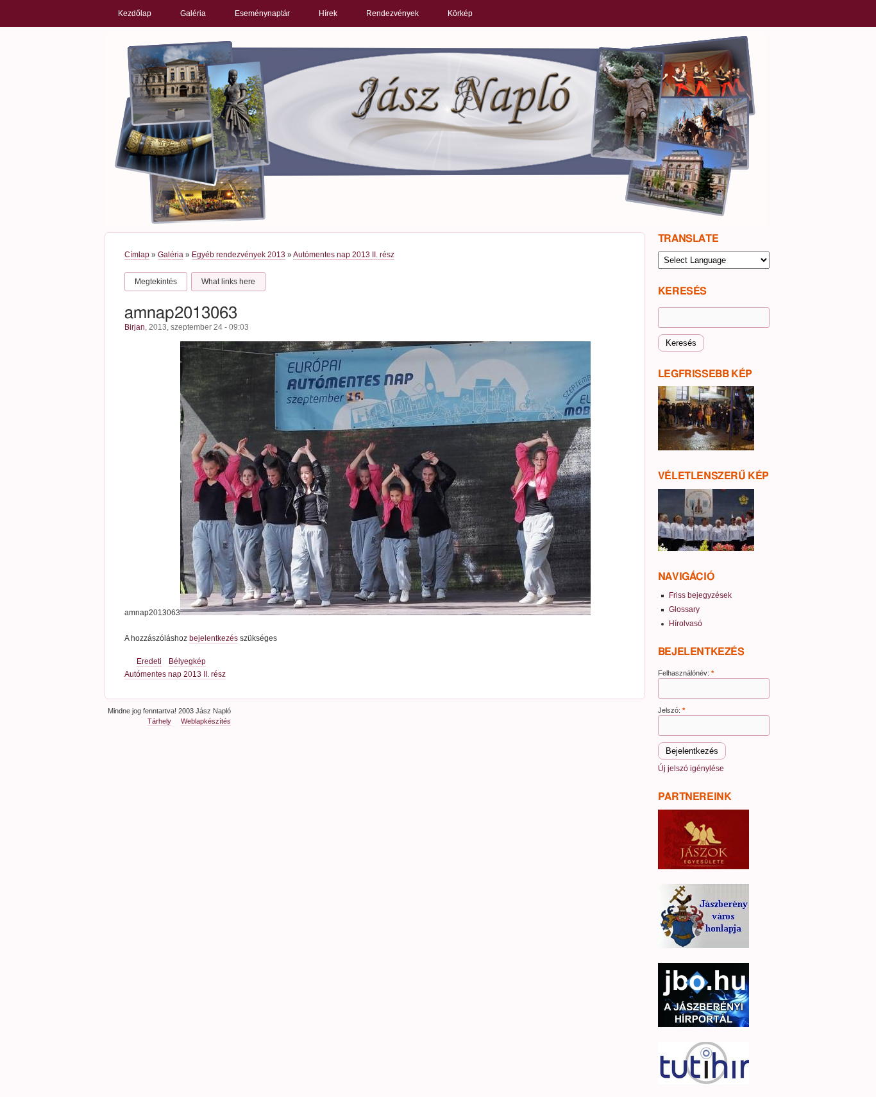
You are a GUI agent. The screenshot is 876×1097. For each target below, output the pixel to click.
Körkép (460, 13)
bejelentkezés (213, 638)
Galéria (193, 13)
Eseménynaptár (262, 13)
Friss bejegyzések (700, 595)
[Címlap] (435, 128)
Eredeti (149, 661)
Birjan (134, 327)
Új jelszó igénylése (691, 768)
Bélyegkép (187, 661)
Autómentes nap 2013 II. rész (343, 254)
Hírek (328, 13)
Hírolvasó (685, 623)
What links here (228, 281)
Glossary (684, 609)
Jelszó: (671, 710)
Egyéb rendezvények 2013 (238, 254)
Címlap (136, 254)
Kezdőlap (134, 13)
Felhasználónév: (686, 673)
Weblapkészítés (206, 721)
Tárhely (159, 721)
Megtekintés (156, 281)
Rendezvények (392, 13)
